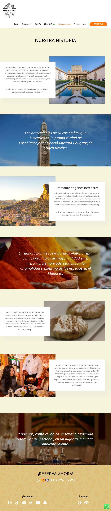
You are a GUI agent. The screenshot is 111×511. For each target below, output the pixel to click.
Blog (84, 24)
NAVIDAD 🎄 (49, 24)
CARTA (38, 24)
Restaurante (27, 24)
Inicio (16, 24)
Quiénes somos (64, 24)
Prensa (76, 24)
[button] (98, 24)
